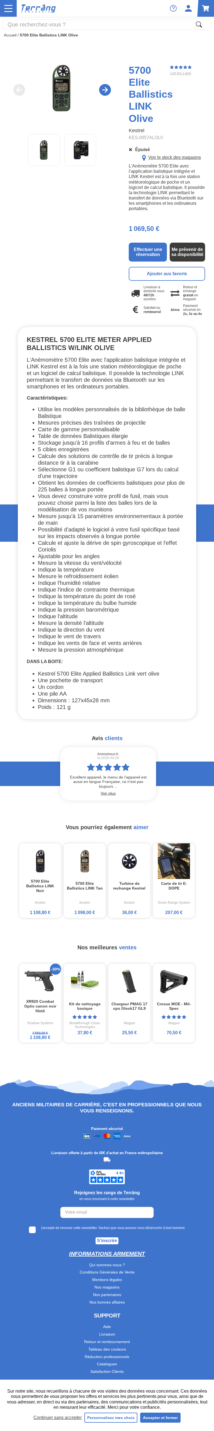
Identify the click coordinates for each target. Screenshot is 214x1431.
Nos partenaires (107, 1294)
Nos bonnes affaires (107, 1302)
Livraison (107, 1334)
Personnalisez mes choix (111, 1417)
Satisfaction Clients (107, 1371)
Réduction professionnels (107, 1356)
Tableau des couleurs (107, 1349)
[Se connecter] (188, 8)
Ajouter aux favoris (167, 273)
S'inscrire (107, 1240)
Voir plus (108, 793)
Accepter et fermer (160, 1417)
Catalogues (107, 1364)
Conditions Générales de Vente (107, 1272)
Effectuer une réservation (148, 252)
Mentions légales (107, 1279)
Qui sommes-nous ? (107, 1265)
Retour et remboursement (107, 1341)
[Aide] (173, 8)
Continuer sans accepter (57, 1417)
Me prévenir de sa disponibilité (187, 252)
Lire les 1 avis (180, 73)
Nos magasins (107, 1287)
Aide (107, 1326)
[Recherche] (199, 24)
